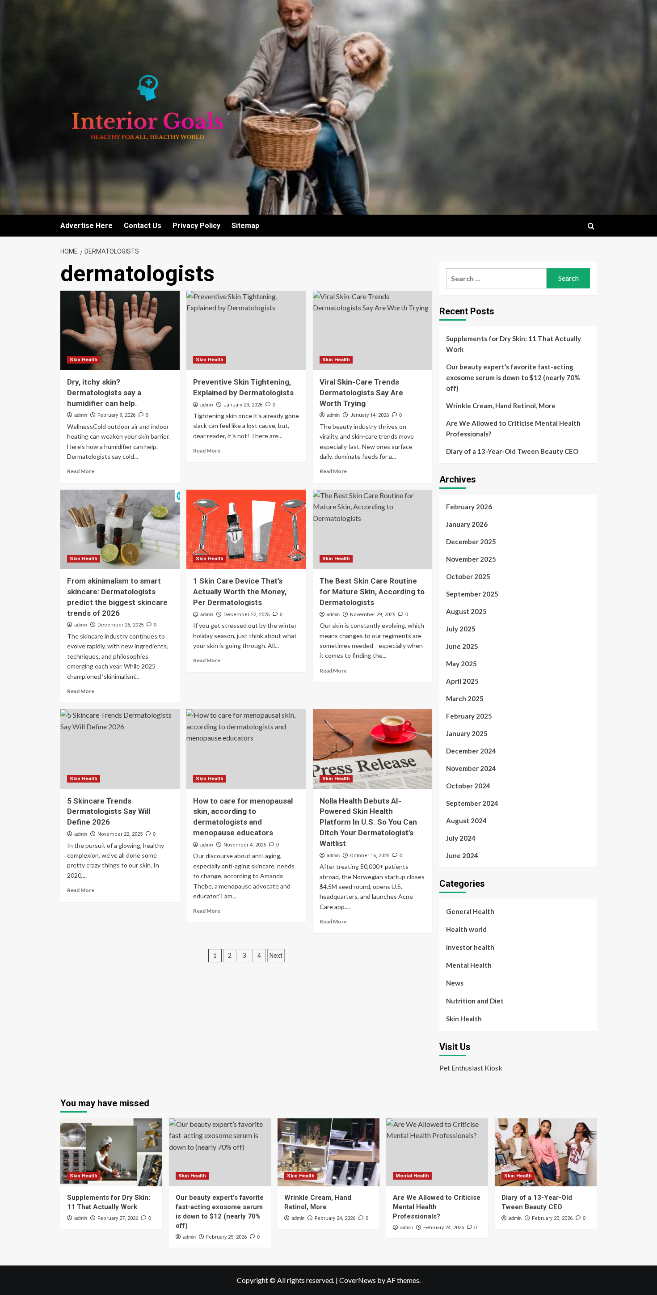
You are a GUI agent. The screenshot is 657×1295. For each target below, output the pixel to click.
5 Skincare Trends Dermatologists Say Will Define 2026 (108, 811)
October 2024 (468, 786)
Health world (466, 929)
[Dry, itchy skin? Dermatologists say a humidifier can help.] (120, 330)
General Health (470, 911)
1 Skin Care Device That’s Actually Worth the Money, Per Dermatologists (239, 591)
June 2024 (462, 855)
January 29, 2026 (242, 405)
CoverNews (357, 1280)
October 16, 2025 (369, 856)
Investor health (470, 947)
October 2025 (468, 576)
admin (80, 415)
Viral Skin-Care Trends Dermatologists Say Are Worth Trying (361, 392)
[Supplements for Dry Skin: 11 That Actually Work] (111, 1152)
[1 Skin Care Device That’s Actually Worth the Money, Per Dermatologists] (246, 529)
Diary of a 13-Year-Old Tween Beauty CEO (512, 451)
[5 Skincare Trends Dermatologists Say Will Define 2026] (120, 749)
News (454, 983)
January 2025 (467, 733)
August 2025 (466, 611)
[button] (591, 226)
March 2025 (465, 698)
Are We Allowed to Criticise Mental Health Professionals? (513, 428)
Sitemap (245, 225)
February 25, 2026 (226, 1237)
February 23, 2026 (552, 1218)
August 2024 (466, 821)
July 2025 (461, 629)
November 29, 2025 (372, 615)
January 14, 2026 (369, 415)
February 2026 (469, 507)
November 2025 (471, 559)
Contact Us (142, 225)
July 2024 (461, 838)
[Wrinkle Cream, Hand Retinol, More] (328, 1152)
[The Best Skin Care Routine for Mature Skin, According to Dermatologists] (372, 529)
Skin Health (83, 360)
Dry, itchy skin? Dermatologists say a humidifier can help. (104, 392)
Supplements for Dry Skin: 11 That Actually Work (513, 343)
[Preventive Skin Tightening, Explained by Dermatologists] (246, 330)
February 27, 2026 (117, 1218)
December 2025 (471, 541)
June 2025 (462, 646)
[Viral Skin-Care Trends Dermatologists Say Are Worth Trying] (372, 330)
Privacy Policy (196, 225)
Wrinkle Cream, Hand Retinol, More (501, 406)
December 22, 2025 (246, 615)
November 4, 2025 (244, 845)
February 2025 (469, 716)
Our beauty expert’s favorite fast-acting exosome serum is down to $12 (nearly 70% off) (513, 377)
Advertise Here (86, 225)
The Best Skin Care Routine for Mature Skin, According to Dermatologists (372, 591)
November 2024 (471, 768)
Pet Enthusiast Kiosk (470, 1067)
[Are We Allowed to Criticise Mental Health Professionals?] (437, 1152)
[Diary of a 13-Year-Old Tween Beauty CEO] (546, 1152)
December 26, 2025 (120, 625)
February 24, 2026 (335, 1218)
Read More (80, 471)
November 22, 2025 (120, 834)
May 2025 (461, 664)
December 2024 (471, 751)
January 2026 (467, 524)
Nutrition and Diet (475, 1001)
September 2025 (472, 594)
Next (276, 955)
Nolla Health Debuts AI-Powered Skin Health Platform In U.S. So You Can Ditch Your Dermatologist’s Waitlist (368, 822)
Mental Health (469, 965)
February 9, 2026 (116, 415)
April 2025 (462, 681)
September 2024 (472, 803)
